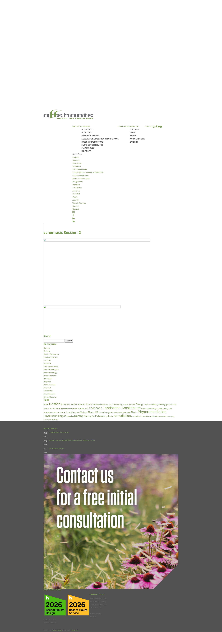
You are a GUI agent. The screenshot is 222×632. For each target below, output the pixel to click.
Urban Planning (50, 397)
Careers (134, 142)
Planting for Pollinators (94, 416)
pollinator (109, 416)
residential (135, 416)
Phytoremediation (90, 136)
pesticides (126, 412)
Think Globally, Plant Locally (59, 432)
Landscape (94, 408)
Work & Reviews (137, 139)
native (76, 412)
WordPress (74, 630)
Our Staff (134, 130)
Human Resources (51, 354)
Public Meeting (49, 385)
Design (140, 404)
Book (46, 404)
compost (125, 405)
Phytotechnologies (51, 369)
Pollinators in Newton (56, 449)
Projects (76, 127)
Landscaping (163, 408)
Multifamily (86, 133)
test (49, 420)
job (86, 408)
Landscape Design (149, 408)
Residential (87, 130)
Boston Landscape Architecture (78, 404)
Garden (153, 404)
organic (109, 412)
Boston (54, 404)
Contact (149, 127)
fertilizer (147, 405)
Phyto (134, 412)
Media (132, 133)
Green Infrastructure (92, 142)
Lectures (47, 360)
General (47, 351)
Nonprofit (86, 151)
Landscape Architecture (122, 408)
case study (117, 404)
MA (55, 412)
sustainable (153, 416)
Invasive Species (50, 357)
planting (78, 415)
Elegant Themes (57, 630)
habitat (46, 408)
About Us (76, 191)
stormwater (144, 416)
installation (65, 408)
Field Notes (124, 127)
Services (75, 160)
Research (47, 388)
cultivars (132, 405)
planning (70, 416)
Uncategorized (49, 394)
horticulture (55, 408)
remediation (122, 415)
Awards (133, 136)
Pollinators (48, 379)
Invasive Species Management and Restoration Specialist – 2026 (72, 440)
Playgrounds (87, 148)
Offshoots (100, 412)
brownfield (100, 404)
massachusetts (65, 412)
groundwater (171, 404)
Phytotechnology (50, 373)
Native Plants (87, 412)
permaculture (118, 412)
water (55, 419)
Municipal (47, 363)
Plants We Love (50, 376)
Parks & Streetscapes (92, 145)
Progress (47, 382)
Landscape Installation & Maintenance (100, 139)
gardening (161, 404)
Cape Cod (108, 405)
